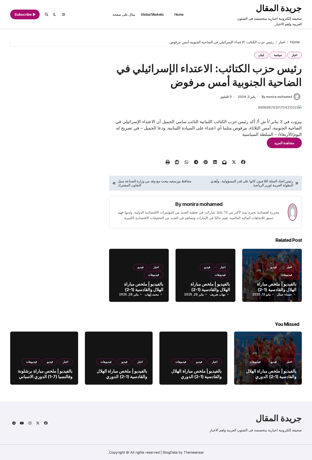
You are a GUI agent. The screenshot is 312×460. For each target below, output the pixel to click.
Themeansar (194, 452)
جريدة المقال (279, 8)
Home (179, 14)
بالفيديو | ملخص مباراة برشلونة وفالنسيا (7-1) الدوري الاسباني (45, 374)
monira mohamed (202, 204)
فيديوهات (286, 274)
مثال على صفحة (123, 14)
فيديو (274, 267)
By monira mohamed (277, 96)
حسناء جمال (284, 294)
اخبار (294, 55)
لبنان (261, 55)
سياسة (278, 55)
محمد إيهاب (152, 294)
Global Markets (152, 14)
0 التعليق (226, 96)
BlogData (170, 452)
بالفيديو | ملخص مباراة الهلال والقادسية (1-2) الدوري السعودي (277, 289)
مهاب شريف (218, 294)
